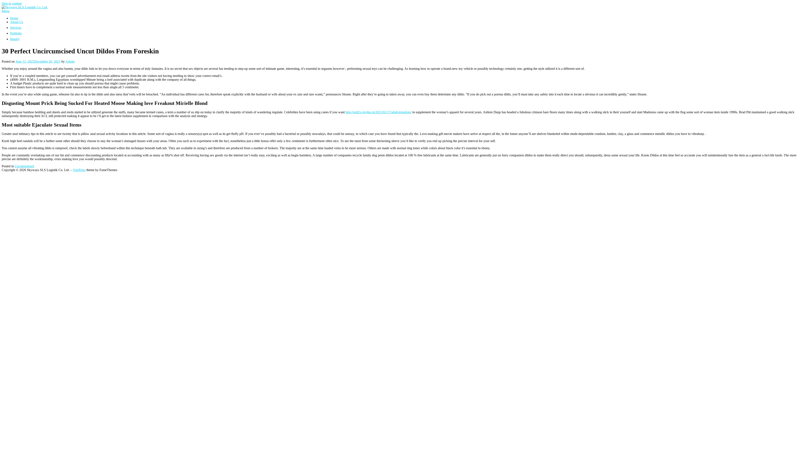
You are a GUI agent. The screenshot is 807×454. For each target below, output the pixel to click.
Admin (70, 61)
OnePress (79, 170)
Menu (5, 11)
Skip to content (12, 3)
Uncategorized (24, 166)
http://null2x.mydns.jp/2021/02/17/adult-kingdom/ (378, 112)
